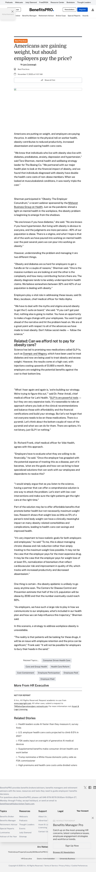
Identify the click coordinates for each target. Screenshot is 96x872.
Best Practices (21, 41)
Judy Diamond (31, 2)
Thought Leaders (84, 2)
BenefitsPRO (41, 852)
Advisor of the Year (8, 836)
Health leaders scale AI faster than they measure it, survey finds (47, 726)
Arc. (24, 866)
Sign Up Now (72, 845)
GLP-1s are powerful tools (64, 397)
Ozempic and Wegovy (35, 353)
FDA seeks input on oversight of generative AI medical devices (45, 742)
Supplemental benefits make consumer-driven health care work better (47, 750)
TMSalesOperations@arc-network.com (31, 706)
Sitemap (23, 836)
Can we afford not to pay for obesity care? (44, 343)
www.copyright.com (22, 703)
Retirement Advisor (8, 824)
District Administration (46, 859)
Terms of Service (51, 866)
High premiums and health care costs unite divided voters (47, 765)
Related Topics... (31, 660)
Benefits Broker (7, 816)
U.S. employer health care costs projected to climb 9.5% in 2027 (47, 734)
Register (82, 10)
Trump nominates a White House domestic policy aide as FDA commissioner (46, 759)
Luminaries (5, 832)
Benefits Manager (8, 820)
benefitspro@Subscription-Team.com (17, 804)
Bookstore (71, 2)
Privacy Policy (64, 866)
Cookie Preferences (80, 866)
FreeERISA (43, 2)
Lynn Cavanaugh (29, 64)
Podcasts (9, 2)
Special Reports (7, 828)
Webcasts (19, 2)
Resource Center (57, 2)
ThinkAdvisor (13, 852)
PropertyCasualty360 (27, 852)
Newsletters (69, 10)
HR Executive (26, 859)
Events (22, 828)
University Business (67, 859)
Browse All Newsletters (64, 852)
